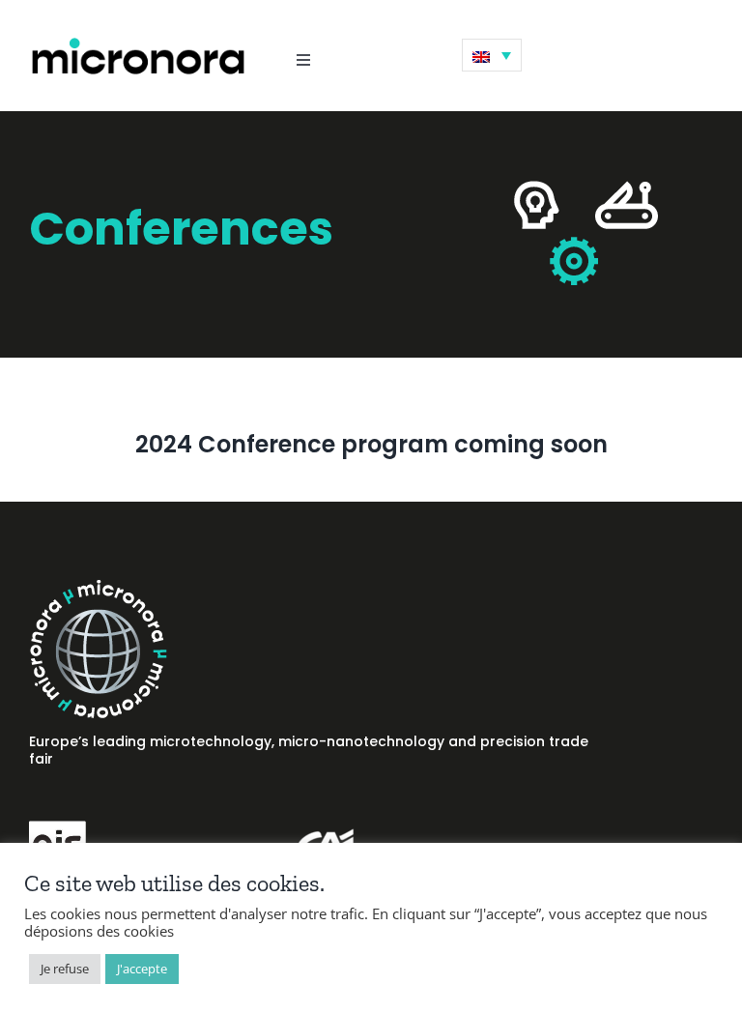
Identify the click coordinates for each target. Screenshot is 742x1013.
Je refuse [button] (65, 968)
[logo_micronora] (138, 41)
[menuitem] (492, 55)
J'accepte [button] (142, 968)
